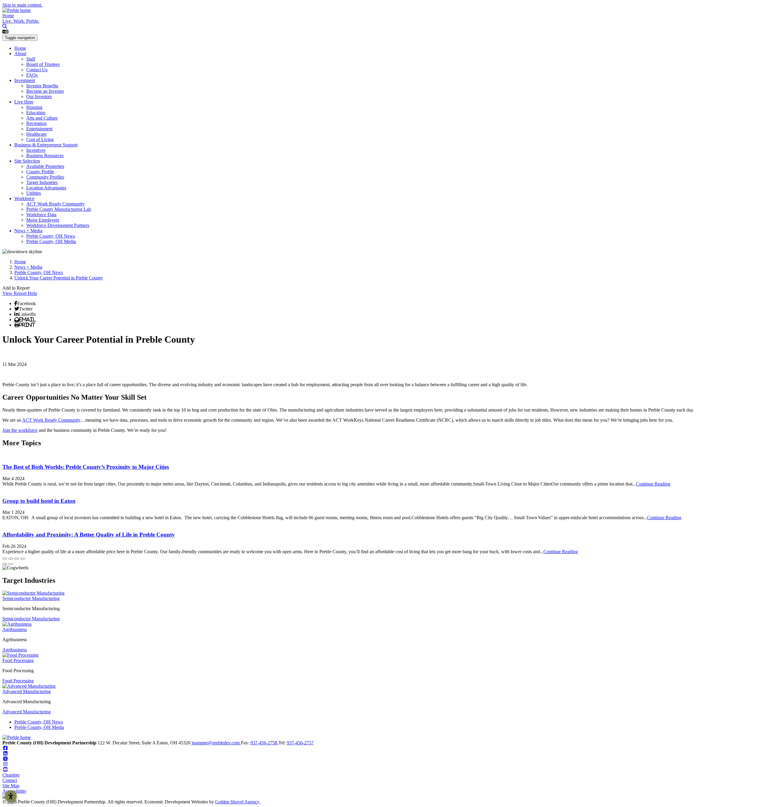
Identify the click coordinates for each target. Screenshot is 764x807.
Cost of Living (40, 139)
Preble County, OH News (50, 236)
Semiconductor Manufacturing (31, 598)
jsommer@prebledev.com (216, 742)
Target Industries (42, 182)
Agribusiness (14, 629)
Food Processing (18, 660)
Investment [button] (24, 80)
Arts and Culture (42, 117)
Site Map (10, 785)
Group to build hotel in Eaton (39, 501)
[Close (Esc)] (4, 558)
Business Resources (45, 155)
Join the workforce (20, 430)
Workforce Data (41, 214)
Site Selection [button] (27, 160)
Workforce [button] (24, 198)
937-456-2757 (300, 742)
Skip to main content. (22, 4)
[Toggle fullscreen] (16, 558)
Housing (34, 107)
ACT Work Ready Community (55, 203)
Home (8, 15)
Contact (9, 780)
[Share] (10, 558)
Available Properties (45, 166)
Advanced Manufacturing (26, 691)
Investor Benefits (42, 85)
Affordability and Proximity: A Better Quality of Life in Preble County (88, 534)
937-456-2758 (264, 742)
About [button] (20, 53)
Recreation (36, 123)
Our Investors (39, 96)
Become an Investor (45, 91)
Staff (30, 58)
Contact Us (36, 69)
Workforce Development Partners (57, 225)
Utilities (33, 193)
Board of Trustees (43, 64)
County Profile (40, 171)
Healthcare (36, 134)
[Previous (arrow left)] (4, 564)
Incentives (35, 150)
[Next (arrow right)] (10, 564)
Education (35, 112)
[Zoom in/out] (22, 558)
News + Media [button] (28, 230)
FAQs (32, 75)
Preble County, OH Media (51, 241)
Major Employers (42, 219)
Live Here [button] (23, 101)
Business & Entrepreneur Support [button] (46, 144)
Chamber (11, 774)
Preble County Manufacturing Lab (58, 209)
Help (32, 293)
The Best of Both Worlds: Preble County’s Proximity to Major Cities (85, 467)
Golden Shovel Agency (237, 801)
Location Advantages (46, 187)
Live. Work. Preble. (20, 21)
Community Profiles (45, 177)
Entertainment (39, 128)
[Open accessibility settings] (11, 796)
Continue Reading (653, 483)
